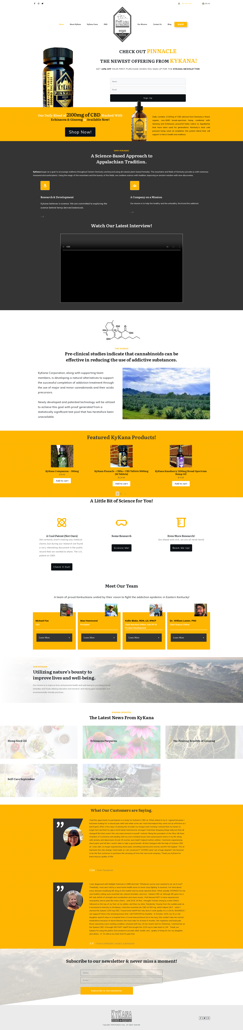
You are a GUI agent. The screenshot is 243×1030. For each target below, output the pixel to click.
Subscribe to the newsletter (106, 991)
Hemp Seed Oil (39, 742)
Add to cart (62, 480)
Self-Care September (39, 780)
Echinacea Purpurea (121, 742)
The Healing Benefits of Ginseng (204, 742)
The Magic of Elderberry (121, 780)
